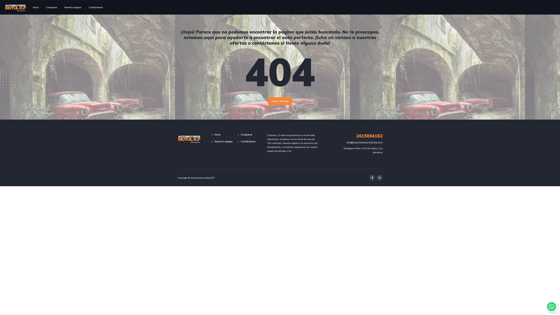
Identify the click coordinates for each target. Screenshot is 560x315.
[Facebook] (372, 178)
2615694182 (369, 136)
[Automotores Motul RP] (15, 7)
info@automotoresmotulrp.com (364, 142)
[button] (551, 306)
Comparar (51, 7)
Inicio (36, 7)
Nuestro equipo (72, 7)
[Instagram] (380, 178)
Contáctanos (96, 7)
